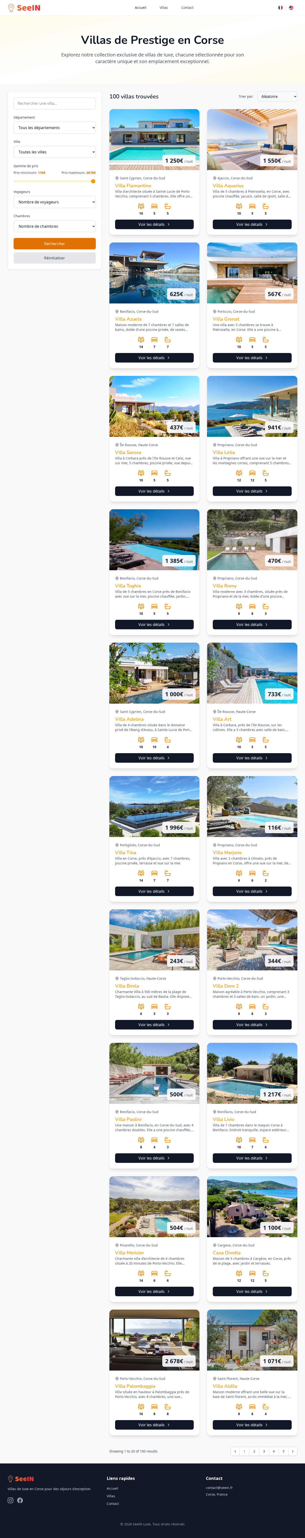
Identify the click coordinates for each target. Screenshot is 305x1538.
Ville (17, 141)
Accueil (140, 7)
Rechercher (54, 243)
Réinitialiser (54, 258)
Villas (164, 7)
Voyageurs (22, 191)
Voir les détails (151, 224)
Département (24, 117)
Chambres (22, 216)
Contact (187, 7)
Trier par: (246, 96)
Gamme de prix (26, 166)
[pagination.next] (292, 1451)
